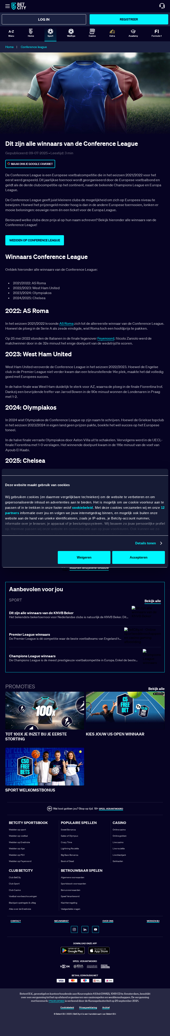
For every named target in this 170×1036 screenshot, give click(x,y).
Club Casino (15, 890)
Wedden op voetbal (18, 836)
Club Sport (14, 883)
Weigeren (84, 557)
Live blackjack (119, 855)
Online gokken (120, 836)
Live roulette (119, 848)
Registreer (129, 19)
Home (9, 47)
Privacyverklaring (88, 1007)
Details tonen (145, 543)
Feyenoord (105, 338)
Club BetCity (15, 877)
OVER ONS (107, 921)
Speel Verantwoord (70, 896)
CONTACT (16, 921)
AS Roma (66, 323)
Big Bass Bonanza (69, 855)
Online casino (119, 829)
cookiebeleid (82, 507)
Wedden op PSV (17, 855)
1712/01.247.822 (56, 1001)
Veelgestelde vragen (70, 909)
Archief (106, 1007)
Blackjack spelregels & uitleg (22, 902)
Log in (44, 19)
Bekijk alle (156, 689)
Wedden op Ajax (17, 848)
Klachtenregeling (69, 902)
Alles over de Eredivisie (20, 909)
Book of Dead (67, 861)
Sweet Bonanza (68, 829)
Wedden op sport (17, 829)
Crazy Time (66, 842)
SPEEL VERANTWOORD (111, 808)
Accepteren (138, 557)
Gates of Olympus (69, 836)
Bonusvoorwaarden (70, 890)
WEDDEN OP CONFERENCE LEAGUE (34, 240)
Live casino (118, 842)
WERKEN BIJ (153, 921)
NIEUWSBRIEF (61, 921)
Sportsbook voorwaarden (73, 883)
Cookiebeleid (67, 1007)
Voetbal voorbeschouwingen (23, 896)
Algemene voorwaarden (72, 877)
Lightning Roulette (70, 848)
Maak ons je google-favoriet (32, 164)
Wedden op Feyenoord (20, 861)
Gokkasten (118, 861)
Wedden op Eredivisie (19, 842)
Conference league (34, 47)
